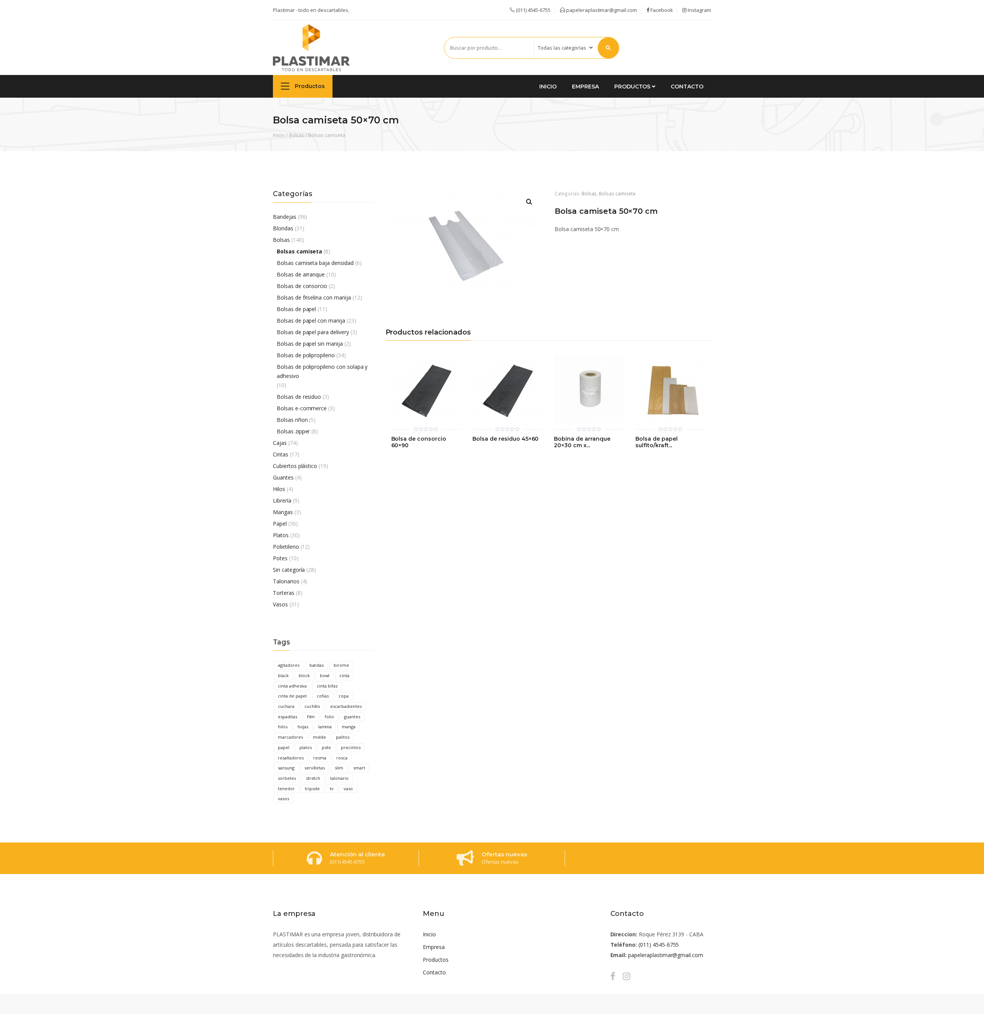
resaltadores (290, 758)
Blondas (283, 228)
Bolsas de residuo (299, 396)
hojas (303, 726)
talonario (339, 778)
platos (305, 747)
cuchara (286, 706)
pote (326, 747)
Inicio (548, 86)
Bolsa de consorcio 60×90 (418, 442)
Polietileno (286, 546)
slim (339, 768)
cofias (323, 696)
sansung (286, 768)
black (283, 675)
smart (359, 768)
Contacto (687, 86)
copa (344, 696)
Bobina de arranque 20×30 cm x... (582, 442)
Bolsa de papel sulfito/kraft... (656, 442)
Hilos (279, 489)
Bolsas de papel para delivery (313, 332)
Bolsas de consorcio (302, 286)
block (304, 675)
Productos (309, 86)
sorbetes (287, 778)
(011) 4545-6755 (658, 944)
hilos (283, 726)
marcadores (290, 737)
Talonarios (286, 581)
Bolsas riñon (292, 419)
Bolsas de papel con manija (311, 320)
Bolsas (296, 135)
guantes (352, 716)
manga (349, 726)
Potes (280, 558)
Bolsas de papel (296, 309)
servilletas (314, 768)
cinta (344, 675)
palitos (342, 737)
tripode (312, 788)
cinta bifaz (327, 686)
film (311, 716)
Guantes (283, 477)
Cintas (280, 454)
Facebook (661, 10)
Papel (280, 523)
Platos (281, 535)
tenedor (286, 788)
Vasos (280, 604)
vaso (348, 788)
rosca (341, 758)
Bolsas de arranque (301, 274)
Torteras (283, 592)
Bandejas (284, 216)
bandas (316, 665)
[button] (529, 202)
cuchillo (312, 706)
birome (341, 665)
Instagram (698, 10)
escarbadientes (345, 706)
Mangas (283, 512)
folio (329, 716)
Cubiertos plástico (295, 466)
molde (319, 737)
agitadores (288, 665)
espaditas (287, 716)
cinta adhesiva (292, 686)
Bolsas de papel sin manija (310, 343)
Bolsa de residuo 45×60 (505, 439)
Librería (282, 500)
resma (319, 758)
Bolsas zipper (293, 431)
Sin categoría (289, 569)
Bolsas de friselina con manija (314, 297)
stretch (313, 778)
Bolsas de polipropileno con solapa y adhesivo (322, 371)
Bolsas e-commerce (302, 408)
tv (332, 788)
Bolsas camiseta (326, 135)
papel (283, 747)
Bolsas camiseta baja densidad (315, 262)
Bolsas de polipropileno (306, 355)
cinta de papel (292, 696)
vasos (283, 798)
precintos (351, 747)
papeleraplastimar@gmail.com (601, 10)
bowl (325, 675)
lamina (325, 726)
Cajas (280, 442)
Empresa (585, 86)
